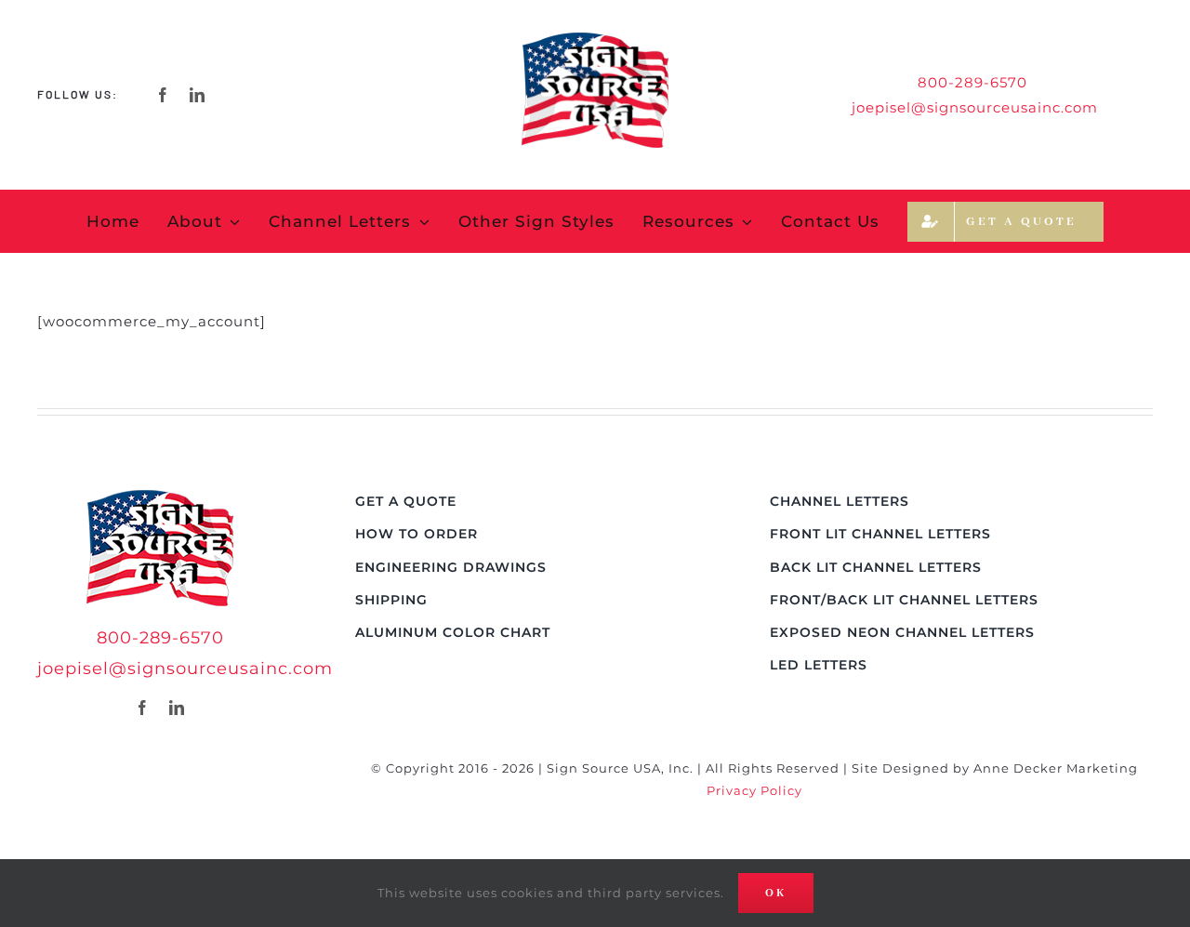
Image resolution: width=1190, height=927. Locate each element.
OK (776, 893)
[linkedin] (197, 94)
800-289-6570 (160, 638)
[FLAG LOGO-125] (159, 497)
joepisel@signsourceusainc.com (975, 107)
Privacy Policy (754, 790)
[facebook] (163, 94)
